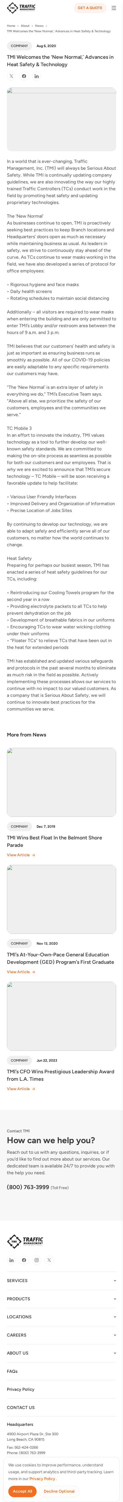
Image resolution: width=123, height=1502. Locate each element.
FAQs (12, 1371)
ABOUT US (17, 1353)
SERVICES (17, 1280)
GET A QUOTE (90, 8)
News (39, 26)
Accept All (22, 1491)
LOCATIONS (19, 1316)
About (25, 26)
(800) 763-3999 (28, 1187)
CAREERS (16, 1335)
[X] (11, 76)
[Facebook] (24, 76)
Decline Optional (59, 1491)
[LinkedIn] (36, 76)
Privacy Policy (20, 1389)
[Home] (21, 8)
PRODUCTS (18, 1298)
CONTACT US (21, 1407)
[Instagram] (36, 1260)
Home (11, 26)
